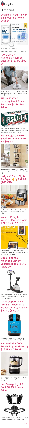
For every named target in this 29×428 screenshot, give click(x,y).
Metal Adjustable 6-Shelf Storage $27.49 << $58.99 (13, 138)
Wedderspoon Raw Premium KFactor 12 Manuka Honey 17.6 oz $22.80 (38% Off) (14, 306)
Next (26, 423)
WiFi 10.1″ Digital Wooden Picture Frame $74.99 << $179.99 (14, 220)
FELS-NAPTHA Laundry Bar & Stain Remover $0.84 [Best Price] (13, 103)
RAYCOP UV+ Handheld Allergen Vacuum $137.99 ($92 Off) (13, 59)
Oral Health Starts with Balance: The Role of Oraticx (14, 17)
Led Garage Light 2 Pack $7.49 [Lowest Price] (12, 387)
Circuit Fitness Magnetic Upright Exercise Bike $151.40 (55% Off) (13, 262)
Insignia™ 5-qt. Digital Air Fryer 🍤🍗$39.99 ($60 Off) (13, 179)
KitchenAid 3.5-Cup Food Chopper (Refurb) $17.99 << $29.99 (14, 346)
